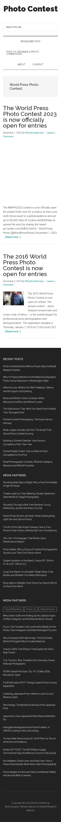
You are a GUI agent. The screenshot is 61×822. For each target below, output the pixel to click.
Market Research (48, 806)
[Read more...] (12, 237)
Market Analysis (28, 806)
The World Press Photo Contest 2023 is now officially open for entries (30, 117)
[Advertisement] (30, 173)
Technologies (12, 806)
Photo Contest (30, 8)
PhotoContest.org (40, 803)
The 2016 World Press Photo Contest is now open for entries (25, 265)
